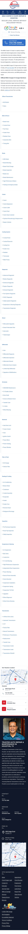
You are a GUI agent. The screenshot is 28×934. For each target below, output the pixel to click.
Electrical (4, 419)
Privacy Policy (5, 923)
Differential (5, 344)
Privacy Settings (6, 926)
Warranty (4, 900)
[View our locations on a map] (14, 855)
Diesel (3, 318)
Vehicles (17, 897)
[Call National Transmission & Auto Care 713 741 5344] (7, 799)
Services (4, 894)
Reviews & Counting (14, 32)
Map (25, 13)
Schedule (20, 13)
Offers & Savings (6, 891)
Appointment (18, 877)
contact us (7, 90)
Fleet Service (18, 886)
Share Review (18, 894)
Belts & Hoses (5, 115)
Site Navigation (6, 914)
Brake (3, 153)
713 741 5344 (10, 67)
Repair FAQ (18, 891)
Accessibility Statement (8, 917)
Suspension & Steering (8, 544)
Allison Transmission (7, 96)
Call (7, 13)
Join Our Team (5, 888)
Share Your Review (14, 35)
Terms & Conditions (7, 920)
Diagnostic (5, 269)
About (3, 877)
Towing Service (6, 897)
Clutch (3, 194)
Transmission (5, 610)
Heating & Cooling (6, 476)
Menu (3, 13)
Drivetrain (4, 382)
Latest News (18, 888)
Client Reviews (18, 880)
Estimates (13, 13)
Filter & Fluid (5, 457)
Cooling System (6, 232)
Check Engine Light (7, 880)
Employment (18, 883)
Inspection (4, 521)
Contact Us (5, 883)
